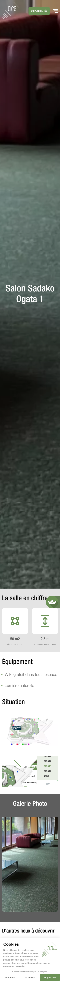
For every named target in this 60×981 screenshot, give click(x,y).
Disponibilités (39, 11)
